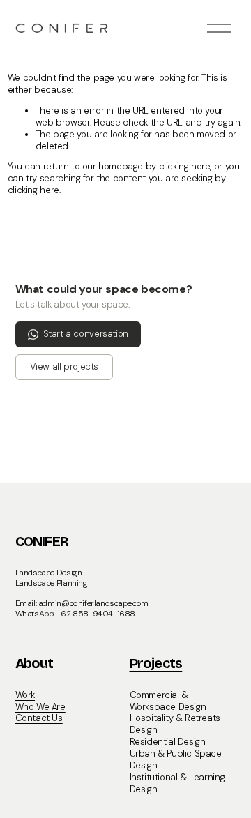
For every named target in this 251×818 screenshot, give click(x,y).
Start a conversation (85, 334)
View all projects (64, 366)
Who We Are (40, 707)
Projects (156, 664)
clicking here (185, 166)
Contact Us (39, 718)
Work (25, 695)
